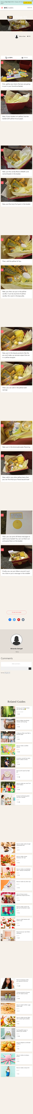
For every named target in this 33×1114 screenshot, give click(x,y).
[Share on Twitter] (14, 619)
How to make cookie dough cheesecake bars (23, 844)
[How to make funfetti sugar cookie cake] (8, 1008)
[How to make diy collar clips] (8, 885)
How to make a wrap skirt (22, 1067)
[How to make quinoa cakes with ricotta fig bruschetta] (8, 1021)
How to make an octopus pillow (22, 1055)
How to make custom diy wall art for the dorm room (23, 907)
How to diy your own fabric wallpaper (23, 932)
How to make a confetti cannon (22, 746)
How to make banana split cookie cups (23, 920)
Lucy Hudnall (20, 711)
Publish (30, 668)
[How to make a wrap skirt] (8, 1071)
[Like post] (12, 612)
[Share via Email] (23, 619)
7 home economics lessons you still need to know (23, 993)
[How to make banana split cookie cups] (8, 922)
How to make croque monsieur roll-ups (21, 857)
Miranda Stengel (16, 649)
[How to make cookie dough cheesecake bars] (8, 847)
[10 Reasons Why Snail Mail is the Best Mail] (8, 736)
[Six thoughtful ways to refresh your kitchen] (8, 1033)
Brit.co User (22, 36)
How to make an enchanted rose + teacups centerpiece (23, 869)
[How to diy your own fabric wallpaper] (8, 935)
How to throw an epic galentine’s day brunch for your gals (23, 895)
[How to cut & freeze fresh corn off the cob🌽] (8, 711)
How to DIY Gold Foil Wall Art (23, 771)
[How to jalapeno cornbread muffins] (8, 1046)
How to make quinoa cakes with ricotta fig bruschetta (23, 1018)
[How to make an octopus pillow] (8, 1058)
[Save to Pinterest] (18, 619)
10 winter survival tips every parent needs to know (23, 759)
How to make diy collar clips (23, 881)
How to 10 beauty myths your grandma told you (22, 980)
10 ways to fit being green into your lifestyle (22, 796)
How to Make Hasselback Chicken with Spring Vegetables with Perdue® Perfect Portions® (22, 722)
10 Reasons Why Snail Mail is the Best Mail (23, 733)
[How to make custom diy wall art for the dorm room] (8, 910)
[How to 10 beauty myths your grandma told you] (8, 983)
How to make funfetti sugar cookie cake (23, 1005)
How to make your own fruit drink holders (23, 784)
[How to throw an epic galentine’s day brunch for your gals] (8, 897)
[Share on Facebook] (9, 619)
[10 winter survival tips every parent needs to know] (8, 761)
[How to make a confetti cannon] (8, 749)
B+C (18, 724)
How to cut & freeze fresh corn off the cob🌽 (22, 708)
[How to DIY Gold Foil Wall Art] (8, 774)
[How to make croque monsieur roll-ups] (8, 860)
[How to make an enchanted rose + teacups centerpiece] (8, 872)
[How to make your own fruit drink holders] (8, 787)
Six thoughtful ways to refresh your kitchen (22, 1030)
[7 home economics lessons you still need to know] (8, 996)
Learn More (27, 2)
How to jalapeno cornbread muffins (23, 1043)
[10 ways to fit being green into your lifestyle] (8, 799)
